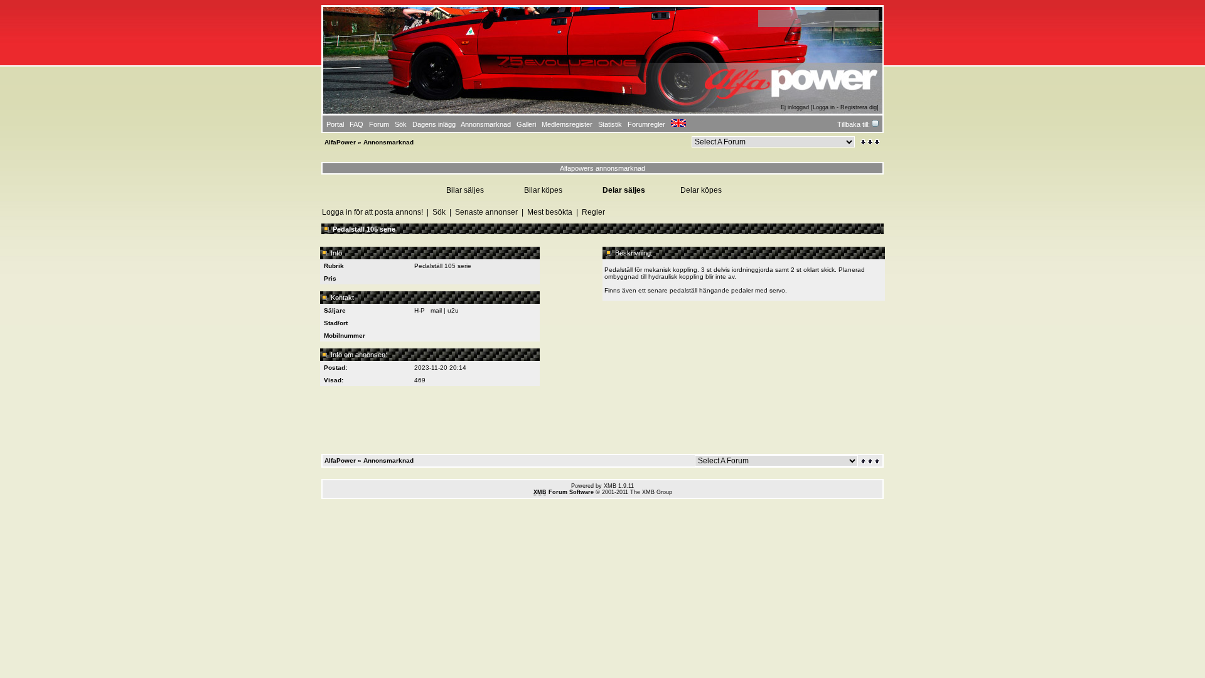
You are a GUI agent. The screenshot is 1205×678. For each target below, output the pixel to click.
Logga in (824, 107)
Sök (439, 212)
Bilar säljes (465, 190)
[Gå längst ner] (870, 142)
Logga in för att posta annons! (372, 212)
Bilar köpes (543, 190)
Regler (593, 212)
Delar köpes (701, 190)
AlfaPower (340, 142)
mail (436, 310)
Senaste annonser (486, 212)
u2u (453, 310)
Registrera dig (858, 107)
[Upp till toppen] (871, 461)
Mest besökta (549, 212)
